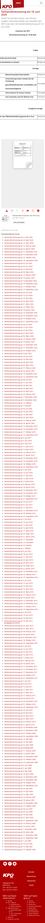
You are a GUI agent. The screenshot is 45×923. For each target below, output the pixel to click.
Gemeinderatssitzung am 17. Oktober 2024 (20, 287)
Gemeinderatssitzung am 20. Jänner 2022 (19, 371)
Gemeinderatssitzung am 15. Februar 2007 (19, 797)
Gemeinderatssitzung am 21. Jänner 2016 (19, 537)
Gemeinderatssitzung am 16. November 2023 (20, 316)
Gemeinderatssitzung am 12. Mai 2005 (18, 847)
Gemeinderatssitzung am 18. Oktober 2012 (20, 640)
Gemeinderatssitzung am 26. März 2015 (18, 563)
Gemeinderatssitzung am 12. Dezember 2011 (20, 666)
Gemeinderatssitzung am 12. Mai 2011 (18, 687)
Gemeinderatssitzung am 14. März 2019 (18, 449)
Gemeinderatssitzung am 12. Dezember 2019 (20, 426)
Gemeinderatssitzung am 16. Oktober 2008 (20, 759)
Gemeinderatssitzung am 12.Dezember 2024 (20, 281)
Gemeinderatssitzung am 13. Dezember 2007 (20, 777)
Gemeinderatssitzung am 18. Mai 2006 (18, 815)
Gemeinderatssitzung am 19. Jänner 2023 (19, 342)
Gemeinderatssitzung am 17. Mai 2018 (18, 476)
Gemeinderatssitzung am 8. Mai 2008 (18, 771)
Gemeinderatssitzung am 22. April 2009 (18, 745)
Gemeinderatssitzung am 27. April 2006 (18, 818)
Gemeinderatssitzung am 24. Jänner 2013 (19, 634)
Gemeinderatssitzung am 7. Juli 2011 (17, 681)
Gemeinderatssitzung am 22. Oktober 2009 (20, 733)
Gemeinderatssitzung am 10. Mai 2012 (18, 652)
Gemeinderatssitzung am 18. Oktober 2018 (20, 464)
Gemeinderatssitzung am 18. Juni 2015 (18, 554)
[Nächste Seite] (22, 211)
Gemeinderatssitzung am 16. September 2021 (21, 377)
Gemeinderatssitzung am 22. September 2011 (21, 678)
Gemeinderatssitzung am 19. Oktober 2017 (20, 496)
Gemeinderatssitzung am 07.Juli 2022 (18, 354)
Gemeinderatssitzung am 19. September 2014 (21, 577)
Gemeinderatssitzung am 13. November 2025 (20, 255)
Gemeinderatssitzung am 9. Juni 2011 (18, 684)
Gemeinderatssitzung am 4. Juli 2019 (17, 438)
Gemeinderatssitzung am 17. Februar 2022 (19, 368)
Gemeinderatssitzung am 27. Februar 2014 (19, 595)
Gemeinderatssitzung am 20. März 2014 (18, 592)
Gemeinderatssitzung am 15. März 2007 (18, 794)
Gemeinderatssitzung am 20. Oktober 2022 (20, 351)
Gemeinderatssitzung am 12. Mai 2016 (18, 525)
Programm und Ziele (13, 919)
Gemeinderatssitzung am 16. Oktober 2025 (20, 257)
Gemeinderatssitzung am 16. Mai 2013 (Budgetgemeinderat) (18, 622)
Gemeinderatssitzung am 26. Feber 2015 (19, 566)
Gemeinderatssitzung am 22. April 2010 (18, 716)
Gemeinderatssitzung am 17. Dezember (18, 540)
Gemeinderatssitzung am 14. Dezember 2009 (20, 727)
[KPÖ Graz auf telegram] (14, 863)
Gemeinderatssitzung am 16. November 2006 (20, 803)
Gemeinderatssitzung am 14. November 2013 (20, 603)
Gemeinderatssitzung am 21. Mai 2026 (18, 237)
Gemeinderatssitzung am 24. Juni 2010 (18, 710)
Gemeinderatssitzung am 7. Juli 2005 (17, 841)
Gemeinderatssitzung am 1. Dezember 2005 (20, 829)
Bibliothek (14, 915)
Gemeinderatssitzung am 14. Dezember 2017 (20, 490)
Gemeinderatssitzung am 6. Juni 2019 (18, 441)
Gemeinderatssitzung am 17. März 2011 (18, 690)
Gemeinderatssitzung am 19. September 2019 (21, 435)
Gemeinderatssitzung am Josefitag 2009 (18, 748)
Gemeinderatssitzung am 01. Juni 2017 (18, 505)
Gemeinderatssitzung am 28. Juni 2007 (18, 809)
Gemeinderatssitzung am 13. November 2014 (20, 571)
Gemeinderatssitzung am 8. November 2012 (20, 637)
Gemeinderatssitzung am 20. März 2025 (18, 272)
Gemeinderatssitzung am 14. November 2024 (20, 284)
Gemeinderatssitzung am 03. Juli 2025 (18, 263)
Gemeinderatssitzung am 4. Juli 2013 (17, 612)
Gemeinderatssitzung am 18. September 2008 (21, 762)
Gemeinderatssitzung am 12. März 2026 (18, 243)
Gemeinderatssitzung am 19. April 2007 (18, 791)
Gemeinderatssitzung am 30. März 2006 (18, 832)
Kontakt (31, 872)
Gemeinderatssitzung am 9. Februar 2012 (19, 661)
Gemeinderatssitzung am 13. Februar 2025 (19, 275)
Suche (31, 885)
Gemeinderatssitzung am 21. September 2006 (21, 820)
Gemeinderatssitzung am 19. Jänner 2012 (19, 663)
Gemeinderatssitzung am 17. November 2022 (20, 348)
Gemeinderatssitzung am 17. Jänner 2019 (19, 455)
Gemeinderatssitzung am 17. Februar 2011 (19, 696)
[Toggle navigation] (41, 3)
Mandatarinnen (15, 904)
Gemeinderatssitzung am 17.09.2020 (17, 406)
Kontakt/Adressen (34, 911)
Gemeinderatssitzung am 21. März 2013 (18, 629)
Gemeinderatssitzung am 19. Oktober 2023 (20, 319)
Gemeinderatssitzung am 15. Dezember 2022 (20, 345)
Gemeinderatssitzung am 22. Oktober (18, 545)
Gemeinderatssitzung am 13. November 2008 (20, 756)
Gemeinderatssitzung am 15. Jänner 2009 (19, 754)
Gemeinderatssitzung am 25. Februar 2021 (19, 394)
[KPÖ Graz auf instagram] (9, 863)
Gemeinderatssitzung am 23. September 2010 (21, 707)
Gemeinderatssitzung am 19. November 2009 (20, 730)
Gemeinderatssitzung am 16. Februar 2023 (19, 339)
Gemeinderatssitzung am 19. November (18, 542)
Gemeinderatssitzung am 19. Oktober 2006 (20, 806)
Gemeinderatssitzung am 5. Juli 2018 (17, 470)
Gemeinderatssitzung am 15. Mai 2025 (18, 269)
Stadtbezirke (32, 908)
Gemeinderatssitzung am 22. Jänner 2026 (19, 249)
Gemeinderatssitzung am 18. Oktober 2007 (20, 783)
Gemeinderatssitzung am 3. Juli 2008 (17, 768)
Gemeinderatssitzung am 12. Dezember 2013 (20, 601)
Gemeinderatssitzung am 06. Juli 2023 (18, 324)
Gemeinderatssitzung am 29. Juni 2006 (18, 812)
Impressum (31, 881)
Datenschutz (31, 876)
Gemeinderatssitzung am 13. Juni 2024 (18, 295)
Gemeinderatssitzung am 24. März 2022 (18, 365)
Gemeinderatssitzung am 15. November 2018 (20, 461)
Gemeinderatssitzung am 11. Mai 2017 (18, 508)
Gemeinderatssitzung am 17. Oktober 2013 (20, 606)
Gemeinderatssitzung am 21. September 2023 (21, 322)
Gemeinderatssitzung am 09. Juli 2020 (18, 409)
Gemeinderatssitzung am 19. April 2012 (18, 655)
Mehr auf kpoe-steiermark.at (10, 897)
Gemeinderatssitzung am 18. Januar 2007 (19, 800)
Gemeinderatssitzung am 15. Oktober (18, 403)
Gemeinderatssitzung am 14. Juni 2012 (18, 649)
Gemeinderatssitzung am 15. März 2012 (18, 658)
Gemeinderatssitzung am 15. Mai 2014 (18, 586)
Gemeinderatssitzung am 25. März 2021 (18, 391)
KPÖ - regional (12, 902)
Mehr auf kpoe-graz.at (31, 897)
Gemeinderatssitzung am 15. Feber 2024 (19, 307)
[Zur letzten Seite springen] (28, 211)
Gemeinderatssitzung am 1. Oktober (17, 548)
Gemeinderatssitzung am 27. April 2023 (18, 333)
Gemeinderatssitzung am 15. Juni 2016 (18, 522)
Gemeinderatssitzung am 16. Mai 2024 (18, 298)
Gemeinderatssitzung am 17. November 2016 (20, 511)
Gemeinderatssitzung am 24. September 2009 (21, 736)
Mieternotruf (32, 904)
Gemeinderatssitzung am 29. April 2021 (18, 388)
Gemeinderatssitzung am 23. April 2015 (18, 560)
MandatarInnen (33, 910)
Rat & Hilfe (32, 902)
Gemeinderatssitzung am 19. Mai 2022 (18, 359)
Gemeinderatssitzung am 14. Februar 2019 (19, 452)
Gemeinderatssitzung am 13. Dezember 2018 (20, 458)
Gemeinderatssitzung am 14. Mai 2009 (18, 739)
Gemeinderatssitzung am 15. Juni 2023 (18, 327)
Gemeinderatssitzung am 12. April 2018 (18, 479)
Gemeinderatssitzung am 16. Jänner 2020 (19, 423)
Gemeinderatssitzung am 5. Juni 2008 (18, 765)
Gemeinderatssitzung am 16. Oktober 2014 (20, 574)
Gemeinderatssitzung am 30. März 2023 (18, 336)
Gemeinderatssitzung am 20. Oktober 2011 (20, 675)
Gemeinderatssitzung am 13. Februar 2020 (19, 420)
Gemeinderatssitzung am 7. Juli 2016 (17, 519)
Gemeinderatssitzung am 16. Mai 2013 (18, 618)
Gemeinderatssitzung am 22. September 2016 (21, 516)
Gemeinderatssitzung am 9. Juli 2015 (17, 551)
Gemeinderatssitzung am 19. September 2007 (21, 786)
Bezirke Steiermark (16, 906)
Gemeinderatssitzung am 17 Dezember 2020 (20, 397)
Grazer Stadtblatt (33, 913)
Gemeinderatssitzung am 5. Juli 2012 (17, 646)
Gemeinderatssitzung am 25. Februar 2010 (19, 722)
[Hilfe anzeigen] (38, 211)
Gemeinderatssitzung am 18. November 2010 (20, 701)
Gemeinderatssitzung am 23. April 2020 (18, 417)
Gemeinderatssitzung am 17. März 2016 (18, 531)
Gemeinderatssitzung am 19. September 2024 (21, 289)
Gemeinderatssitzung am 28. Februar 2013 (19, 631)
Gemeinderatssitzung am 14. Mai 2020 (18, 414)
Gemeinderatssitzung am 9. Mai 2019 (18, 444)
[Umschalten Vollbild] (33, 211)
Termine (10, 901)
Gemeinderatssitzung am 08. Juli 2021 (18, 380)
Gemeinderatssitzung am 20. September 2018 (21, 467)
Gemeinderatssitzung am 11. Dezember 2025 (20, 252)
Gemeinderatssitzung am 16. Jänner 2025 (19, 278)
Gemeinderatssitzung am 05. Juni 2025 (18, 266)
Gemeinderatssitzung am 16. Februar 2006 (19, 823)
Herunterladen (19, 222)
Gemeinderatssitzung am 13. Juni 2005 (18, 844)
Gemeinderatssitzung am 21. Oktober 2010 (20, 704)
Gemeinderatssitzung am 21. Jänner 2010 (19, 725)
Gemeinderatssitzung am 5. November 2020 (20, 400)
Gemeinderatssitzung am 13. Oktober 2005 (20, 850)
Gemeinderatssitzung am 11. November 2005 (20, 835)
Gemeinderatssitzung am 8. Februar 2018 (19, 484)
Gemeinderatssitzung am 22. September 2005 (21, 838)
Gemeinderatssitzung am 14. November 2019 (20, 429)
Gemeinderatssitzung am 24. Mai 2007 (18, 788)
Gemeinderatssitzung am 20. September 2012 (21, 643)
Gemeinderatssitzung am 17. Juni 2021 (18, 382)
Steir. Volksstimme (16, 913)
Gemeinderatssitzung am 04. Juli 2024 (18, 292)
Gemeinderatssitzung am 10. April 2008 (18, 774)
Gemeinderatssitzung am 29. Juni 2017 (18, 502)
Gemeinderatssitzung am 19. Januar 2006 (19, 826)
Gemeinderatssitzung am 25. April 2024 (18, 301)
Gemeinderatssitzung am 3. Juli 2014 (17, 580)
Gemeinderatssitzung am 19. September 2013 (21, 609)
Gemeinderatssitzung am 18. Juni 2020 (18, 412)
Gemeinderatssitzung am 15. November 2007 (20, 780)
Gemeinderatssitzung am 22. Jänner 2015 (19, 569)
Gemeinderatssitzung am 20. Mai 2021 (18, 385)
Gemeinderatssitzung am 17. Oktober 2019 (20, 432)
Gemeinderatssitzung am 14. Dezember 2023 (20, 313)
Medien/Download (13, 908)
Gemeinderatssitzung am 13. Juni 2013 (18, 615)
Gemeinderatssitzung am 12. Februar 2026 (19, 246)
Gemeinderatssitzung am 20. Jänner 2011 (19, 698)
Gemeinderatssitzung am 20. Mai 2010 (18, 713)
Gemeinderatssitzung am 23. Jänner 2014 (19, 598)
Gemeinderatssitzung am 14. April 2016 (18, 528)
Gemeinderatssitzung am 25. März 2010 (18, 719)
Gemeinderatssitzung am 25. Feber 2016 (19, 534)
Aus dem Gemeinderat (35, 906)
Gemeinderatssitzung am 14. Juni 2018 (18, 473)
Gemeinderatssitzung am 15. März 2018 (18, 481)
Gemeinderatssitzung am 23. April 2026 (18, 240)
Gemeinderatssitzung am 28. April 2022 (18, 362)
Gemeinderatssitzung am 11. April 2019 (18, 446)
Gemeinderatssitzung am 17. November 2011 (20, 672)
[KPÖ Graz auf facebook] (5, 863)
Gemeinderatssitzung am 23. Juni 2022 (18, 356)
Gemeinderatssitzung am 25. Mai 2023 (18, 330)
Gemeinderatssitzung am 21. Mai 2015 (18, 557)
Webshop (10, 917)
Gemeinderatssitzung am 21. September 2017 (21, 499)
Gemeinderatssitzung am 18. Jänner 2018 (19, 487)
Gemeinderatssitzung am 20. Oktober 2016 (20, 513)
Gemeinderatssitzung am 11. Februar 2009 (19, 751)
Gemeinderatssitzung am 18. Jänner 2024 (19, 310)
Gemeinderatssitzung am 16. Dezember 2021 (20, 374)
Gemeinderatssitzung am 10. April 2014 (18, 589)
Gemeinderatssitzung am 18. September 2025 (21, 260)
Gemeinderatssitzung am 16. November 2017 (20, 493)
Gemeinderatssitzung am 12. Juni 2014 (18, 583)
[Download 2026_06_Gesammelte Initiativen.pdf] (7, 211)
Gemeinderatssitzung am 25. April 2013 (18, 626)
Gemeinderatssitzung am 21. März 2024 (18, 304)
